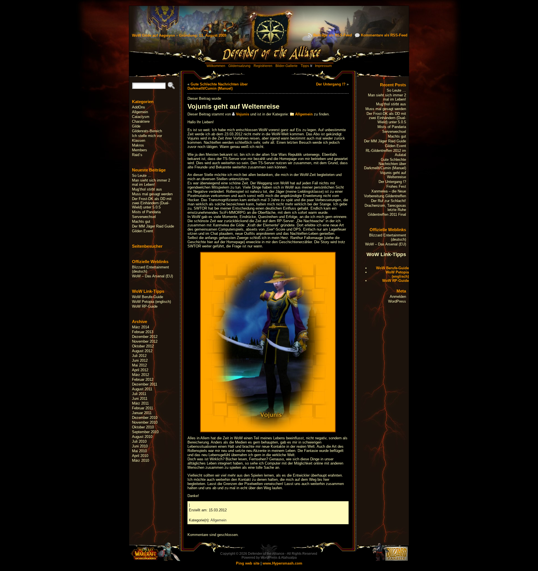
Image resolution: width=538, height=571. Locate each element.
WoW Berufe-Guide (147, 297)
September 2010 (145, 432)
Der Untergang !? (330, 84)
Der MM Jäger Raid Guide (153, 226)
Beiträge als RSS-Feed (332, 35)
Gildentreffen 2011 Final (387, 214)
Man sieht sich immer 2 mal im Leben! (151, 182)
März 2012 (140, 375)
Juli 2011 (139, 394)
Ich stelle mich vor (147, 136)
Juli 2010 (139, 441)
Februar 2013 (142, 332)
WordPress (397, 301)
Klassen (138, 140)
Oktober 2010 (143, 427)
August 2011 (142, 389)
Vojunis (242, 114)
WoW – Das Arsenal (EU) (152, 276)
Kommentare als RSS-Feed (384, 35)
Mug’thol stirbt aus (147, 189)
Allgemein (140, 112)
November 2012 (144, 341)
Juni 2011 (139, 398)
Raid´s (137, 155)
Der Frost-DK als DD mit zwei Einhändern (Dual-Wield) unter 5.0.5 (151, 203)
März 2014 (140, 327)
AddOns (138, 107)
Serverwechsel (144, 217)
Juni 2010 (140, 446)
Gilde (136, 126)
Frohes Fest (396, 186)
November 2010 (144, 422)
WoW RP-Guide (144, 306)
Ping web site (247, 563)
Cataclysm (140, 117)
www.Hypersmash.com (282, 563)
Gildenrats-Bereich (147, 131)
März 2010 (140, 460)
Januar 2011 (142, 413)
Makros (138, 145)
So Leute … (141, 175)
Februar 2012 (142, 379)
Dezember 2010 (144, 418)
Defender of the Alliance (266, 554)
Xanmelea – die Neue (388, 191)
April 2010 (140, 456)
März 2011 (140, 403)
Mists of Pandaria (146, 212)
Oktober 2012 (143, 346)
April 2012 (140, 370)
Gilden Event (142, 231)
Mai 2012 (139, 365)
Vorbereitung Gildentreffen (385, 196)
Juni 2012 (140, 360)
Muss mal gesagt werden (152, 194)
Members (139, 150)
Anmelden (398, 296)
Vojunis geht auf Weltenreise (393, 175)
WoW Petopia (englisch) (151, 302)
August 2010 (142, 437)
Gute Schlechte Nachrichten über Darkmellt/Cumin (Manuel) (217, 86)
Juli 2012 (139, 356)
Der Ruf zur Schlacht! (388, 201)
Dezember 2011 (144, 384)
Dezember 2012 (144, 337)
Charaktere (141, 121)
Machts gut (141, 221)
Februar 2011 (142, 408)
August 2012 (142, 351)
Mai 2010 (139, 451)
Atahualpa (289, 558)
